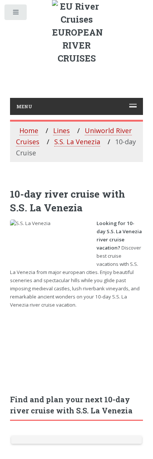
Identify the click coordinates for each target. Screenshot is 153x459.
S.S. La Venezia (77, 141)
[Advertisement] (76, 347)
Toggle (16, 14)
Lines (61, 130)
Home (28, 130)
